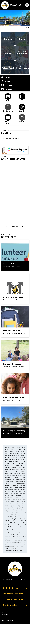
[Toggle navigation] (27, 5)
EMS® (20, 622)
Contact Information (11, 588)
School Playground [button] (27, 28)
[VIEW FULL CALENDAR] (10, 140)
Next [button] (27, 23)
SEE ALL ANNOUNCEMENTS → (15, 227)
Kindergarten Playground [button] (25, 28)
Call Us (22, 579)
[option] (15, 18)
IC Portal (8, 81)
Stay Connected (9, 605)
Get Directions (7, 579)
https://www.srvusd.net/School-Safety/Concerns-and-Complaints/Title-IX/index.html (14, 548)
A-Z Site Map (6, 616)
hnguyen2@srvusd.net (11, 485)
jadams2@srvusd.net (14, 521)
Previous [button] (23, 23)
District (8, 77)
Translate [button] (8, 89)
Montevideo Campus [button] (28, 28)
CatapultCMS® (14, 622)
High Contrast (6, 614)
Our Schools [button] (9, 85)
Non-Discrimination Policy (9, 612)
